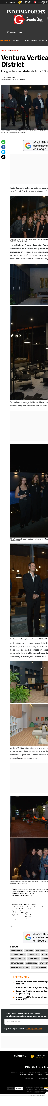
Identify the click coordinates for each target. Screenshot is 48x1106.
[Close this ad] (46, 1094)
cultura (40, 1075)
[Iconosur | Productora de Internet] (11, 1088)
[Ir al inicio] (26, 11)
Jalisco (14, 1072)
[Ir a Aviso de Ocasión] (20, 1054)
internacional (34, 1072)
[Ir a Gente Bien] (36, 1)
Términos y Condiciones (34, 1029)
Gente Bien (5, 50)
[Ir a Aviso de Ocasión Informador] (10, 1)
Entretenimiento (26, 1075)
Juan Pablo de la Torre (20, 967)
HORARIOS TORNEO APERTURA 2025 (28, 41)
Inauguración (16, 950)
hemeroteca (28, 1078)
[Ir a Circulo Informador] (23, 1)
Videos (13, 33)
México (23, 1072)
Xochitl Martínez (9, 77)
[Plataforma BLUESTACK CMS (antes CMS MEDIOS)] (19, 1088)
